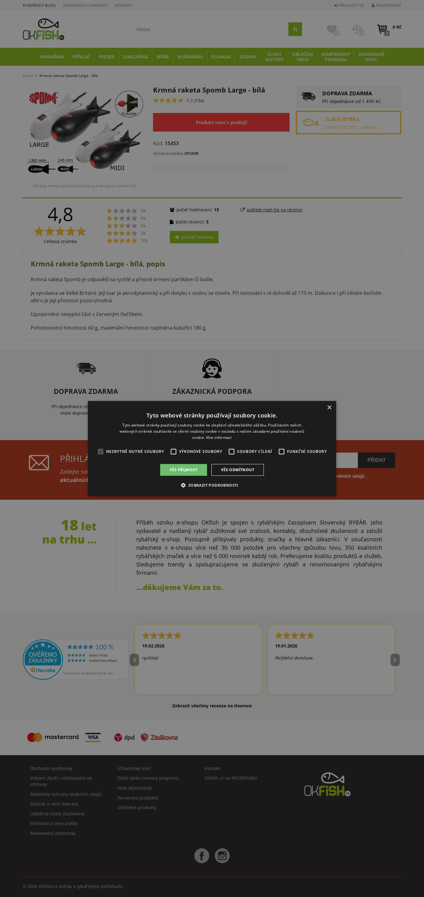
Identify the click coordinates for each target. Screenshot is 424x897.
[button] (212, 485)
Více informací (219, 437)
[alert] (212, 448)
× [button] (329, 407)
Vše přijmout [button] (183, 469)
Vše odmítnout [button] (237, 469)
